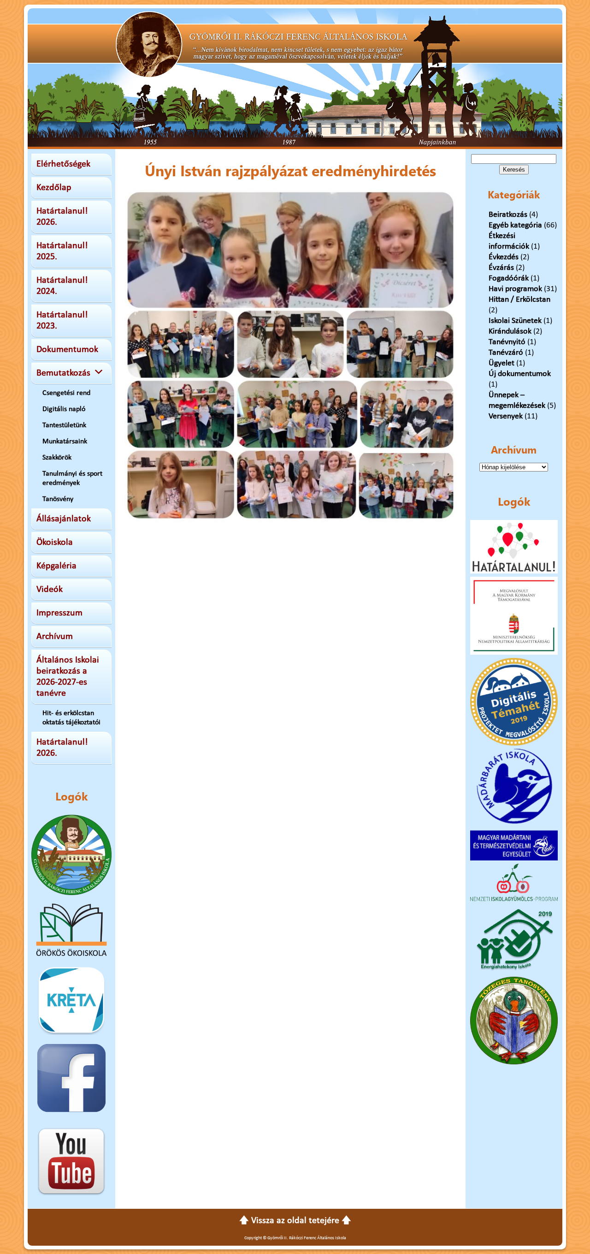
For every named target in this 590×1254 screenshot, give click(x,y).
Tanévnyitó (507, 342)
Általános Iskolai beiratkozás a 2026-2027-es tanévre (67, 677)
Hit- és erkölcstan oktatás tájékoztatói (71, 718)
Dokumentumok (67, 349)
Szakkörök (56, 457)
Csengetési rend (66, 393)
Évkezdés (504, 257)
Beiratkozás (508, 214)
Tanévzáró (506, 352)
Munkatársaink (64, 441)
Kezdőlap (53, 187)
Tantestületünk (64, 425)
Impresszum (59, 613)
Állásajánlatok (63, 519)
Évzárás (501, 267)
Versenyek (506, 416)
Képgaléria (56, 566)
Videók (49, 589)
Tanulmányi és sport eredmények (72, 478)
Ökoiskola (54, 542)
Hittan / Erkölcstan (519, 299)
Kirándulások (510, 331)
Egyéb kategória (515, 225)
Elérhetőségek (63, 164)
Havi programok (515, 289)
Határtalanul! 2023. (62, 321)
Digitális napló (63, 409)
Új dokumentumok (520, 374)
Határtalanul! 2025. (62, 251)
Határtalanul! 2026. (62, 217)
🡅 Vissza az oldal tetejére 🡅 (295, 1220)
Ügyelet (501, 363)
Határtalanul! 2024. (62, 286)
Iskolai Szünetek (515, 320)
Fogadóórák (509, 278)
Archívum (54, 636)
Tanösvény (57, 499)
